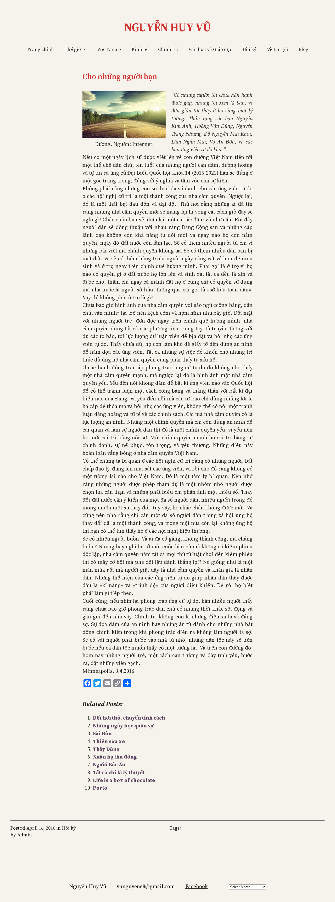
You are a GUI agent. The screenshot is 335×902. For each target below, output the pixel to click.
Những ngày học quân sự (123, 725)
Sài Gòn (102, 733)
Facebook (196, 886)
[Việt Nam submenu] (119, 49)
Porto (100, 787)
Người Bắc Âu (109, 764)
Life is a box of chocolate (124, 780)
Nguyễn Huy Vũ (167, 27)
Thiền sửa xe (109, 741)
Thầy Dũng (106, 749)
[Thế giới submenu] (85, 49)
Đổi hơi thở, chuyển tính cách (129, 717)
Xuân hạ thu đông (115, 756)
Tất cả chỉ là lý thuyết (118, 772)
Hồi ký (69, 828)
